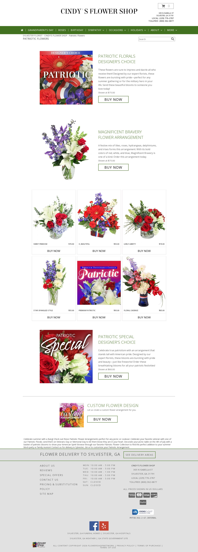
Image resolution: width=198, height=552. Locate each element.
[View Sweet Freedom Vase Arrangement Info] (54, 216)
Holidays (137, 30)
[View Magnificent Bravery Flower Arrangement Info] (68, 149)
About (155, 30)
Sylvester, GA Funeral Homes (84, 533)
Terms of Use (108, 547)
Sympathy (94, 30)
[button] (166, 6)
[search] (172, 39)
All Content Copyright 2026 (70, 545)
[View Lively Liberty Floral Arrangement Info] (144, 216)
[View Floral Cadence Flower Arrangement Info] (144, 282)
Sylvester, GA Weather (83, 538)
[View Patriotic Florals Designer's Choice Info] (68, 77)
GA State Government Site (113, 538)
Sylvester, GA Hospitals (117, 533)
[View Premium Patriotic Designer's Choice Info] (99, 282)
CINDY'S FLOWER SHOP (99, 11)
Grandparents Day (40, 30)
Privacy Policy (126, 545)
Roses (62, 30)
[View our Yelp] (104, 529)
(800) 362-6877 (166, 21)
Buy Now (113, 99)
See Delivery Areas (139, 454)
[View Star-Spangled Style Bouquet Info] (54, 282)
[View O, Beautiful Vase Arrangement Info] (99, 216)
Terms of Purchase (149, 545)
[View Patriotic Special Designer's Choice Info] (68, 356)
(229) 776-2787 (166, 18)
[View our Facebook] (94, 529)
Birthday (77, 30)
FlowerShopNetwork (101, 545)
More (170, 30)
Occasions (116, 30)
